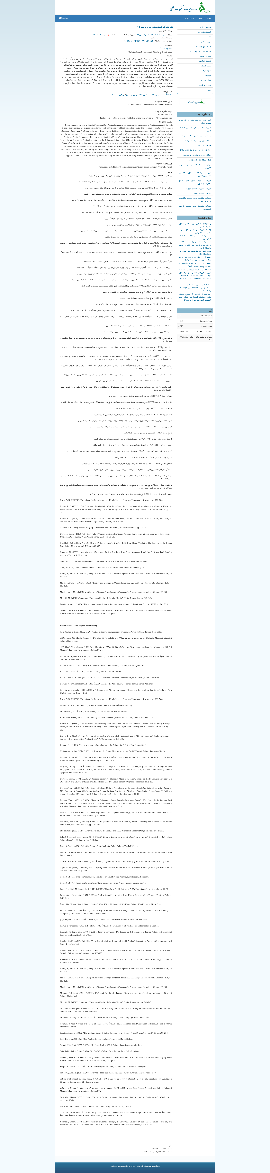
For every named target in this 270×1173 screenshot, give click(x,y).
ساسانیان (147, 95)
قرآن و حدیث (205, 80)
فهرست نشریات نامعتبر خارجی (198, 188)
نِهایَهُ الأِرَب (168, 95)
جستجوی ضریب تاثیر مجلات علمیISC (196, 136)
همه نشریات (205, 27)
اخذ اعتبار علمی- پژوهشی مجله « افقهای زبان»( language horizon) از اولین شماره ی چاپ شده (195, 288)
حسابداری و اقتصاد (203, 46)
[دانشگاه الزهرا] (195, 101)
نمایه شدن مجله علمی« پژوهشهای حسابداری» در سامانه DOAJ (195, 264)
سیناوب (114, 1166)
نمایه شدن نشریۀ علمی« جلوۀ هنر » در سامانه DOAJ (195, 252)
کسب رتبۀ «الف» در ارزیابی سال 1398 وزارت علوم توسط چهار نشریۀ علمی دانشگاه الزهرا (195, 245)
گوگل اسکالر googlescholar (199, 160)
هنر (209, 90)
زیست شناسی (205, 61)
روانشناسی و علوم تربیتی (200, 51)
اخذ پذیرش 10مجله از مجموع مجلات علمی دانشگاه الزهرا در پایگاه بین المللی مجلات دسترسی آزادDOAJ (195, 297)
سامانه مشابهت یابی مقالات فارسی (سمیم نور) (195, 207)
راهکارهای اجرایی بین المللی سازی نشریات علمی (195, 224)
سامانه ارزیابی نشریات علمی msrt (197, 140)
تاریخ (209, 37)
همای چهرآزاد (157, 95)
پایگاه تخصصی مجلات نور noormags (196, 155)
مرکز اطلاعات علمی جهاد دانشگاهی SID (195, 150)
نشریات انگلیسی (204, 85)
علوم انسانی (206, 66)
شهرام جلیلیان (166, 48)
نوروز (128, 95)
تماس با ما (189, 18)
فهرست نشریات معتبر (202, 193)
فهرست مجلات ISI (203, 145)
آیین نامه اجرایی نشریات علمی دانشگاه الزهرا (195, 129)
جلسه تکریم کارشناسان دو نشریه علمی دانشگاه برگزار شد (195, 231)
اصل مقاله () (98, 35)
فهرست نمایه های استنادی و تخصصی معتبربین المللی (195, 174)
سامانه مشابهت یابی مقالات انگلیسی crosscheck (195, 199)
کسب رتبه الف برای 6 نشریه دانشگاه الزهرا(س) (195, 237)
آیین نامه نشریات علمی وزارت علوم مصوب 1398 (195, 121)
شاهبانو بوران (136, 95)
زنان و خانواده (205, 56)
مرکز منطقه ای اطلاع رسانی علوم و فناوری (195, 166)
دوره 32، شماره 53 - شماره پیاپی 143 (151, 35)
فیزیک (208, 75)
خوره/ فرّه (114, 95)
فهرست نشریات (204, 18)
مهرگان (122, 95)
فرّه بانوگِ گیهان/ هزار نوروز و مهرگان (155, 26)
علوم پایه (207, 71)
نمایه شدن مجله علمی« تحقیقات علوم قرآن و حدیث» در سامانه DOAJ (195, 258)
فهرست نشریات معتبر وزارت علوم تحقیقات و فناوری (195, 181)
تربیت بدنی (206, 42)
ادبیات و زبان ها (204, 32)
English (64, 18)
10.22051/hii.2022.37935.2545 (138, 41)
